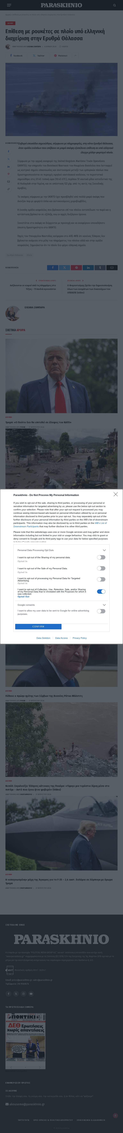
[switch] (101, 557)
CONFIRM (38, 626)
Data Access (61, 638)
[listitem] (61, 550)
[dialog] (61, 566)
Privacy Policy (80, 638)
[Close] (117, 495)
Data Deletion (43, 638)
